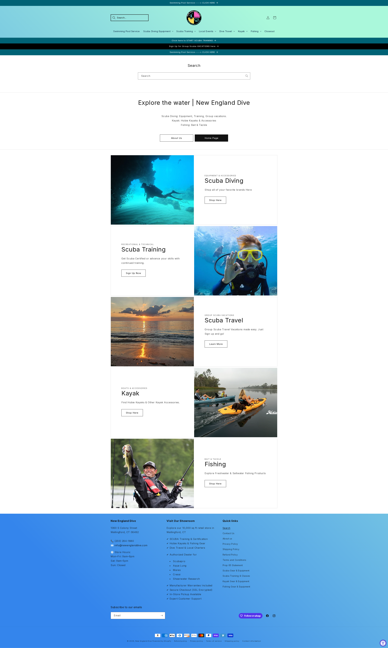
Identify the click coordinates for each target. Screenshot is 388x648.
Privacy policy (196, 641)
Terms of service (214, 641)
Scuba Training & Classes (236, 576)
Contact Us (228, 533)
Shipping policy (232, 641)
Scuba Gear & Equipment (236, 570)
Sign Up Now (133, 273)
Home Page (211, 138)
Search (226, 528)
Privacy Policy (230, 544)
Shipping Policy (231, 549)
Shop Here (215, 200)
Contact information (251, 641)
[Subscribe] (161, 615)
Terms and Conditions (234, 560)
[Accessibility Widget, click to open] (383, 643)
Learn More (216, 344)
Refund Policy (230, 554)
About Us (176, 138)
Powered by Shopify (161, 641)
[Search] (246, 76)
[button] (130, 17)
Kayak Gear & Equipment (236, 581)
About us (227, 538)
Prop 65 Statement (233, 565)
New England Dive (143, 641)
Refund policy (180, 641)
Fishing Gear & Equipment (236, 586)
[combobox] (194, 76)
